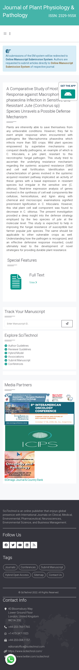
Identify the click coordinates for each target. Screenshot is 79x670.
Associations (16, 356)
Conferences (15, 364)
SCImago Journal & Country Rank (24, 479)
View (32, 282)
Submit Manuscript (19, 360)
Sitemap (39, 574)
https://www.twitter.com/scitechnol (28, 656)
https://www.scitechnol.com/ (25, 651)
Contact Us (55, 574)
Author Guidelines (18, 345)
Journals (10, 567)
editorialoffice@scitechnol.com (26, 646)
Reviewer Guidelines (19, 349)
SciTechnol (26, 592)
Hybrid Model (16, 353)
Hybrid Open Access (17, 574)
